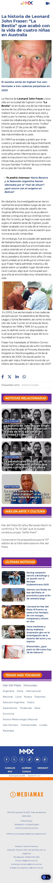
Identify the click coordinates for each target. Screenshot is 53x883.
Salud (37, 708)
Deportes (39, 696)
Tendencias (26, 708)
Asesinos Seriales (30, 385)
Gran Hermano (10, 725)
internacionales (29, 725)
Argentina (8, 691)
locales (43, 725)
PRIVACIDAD (26, 821)
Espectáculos (10, 708)
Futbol (30, 702)
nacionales (8, 730)
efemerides (30, 685)
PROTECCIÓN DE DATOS (26, 828)
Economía (8, 713)
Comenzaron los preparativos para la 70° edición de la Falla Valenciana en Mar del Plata (25, 543)
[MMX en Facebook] (6, 759)
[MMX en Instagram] (21, 759)
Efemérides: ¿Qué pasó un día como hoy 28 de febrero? (38, 649)
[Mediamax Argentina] (27, 794)
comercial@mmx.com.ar (31, 864)
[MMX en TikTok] (29, 759)
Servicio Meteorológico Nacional (20, 719)
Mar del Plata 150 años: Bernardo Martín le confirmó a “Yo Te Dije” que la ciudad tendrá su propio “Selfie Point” (26, 529)
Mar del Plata (12, 685)
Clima (20, 691)
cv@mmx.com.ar (35, 868)
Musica (28, 696)
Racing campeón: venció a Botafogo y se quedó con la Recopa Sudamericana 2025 (37, 578)
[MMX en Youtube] (37, 759)
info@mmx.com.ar (29, 860)
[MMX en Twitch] (45, 759)
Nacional (8, 696)
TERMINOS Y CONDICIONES (26, 824)
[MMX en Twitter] (14, 759)
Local (18, 696)
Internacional (33, 691)
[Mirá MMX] (47, 3)
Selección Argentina (13, 702)
